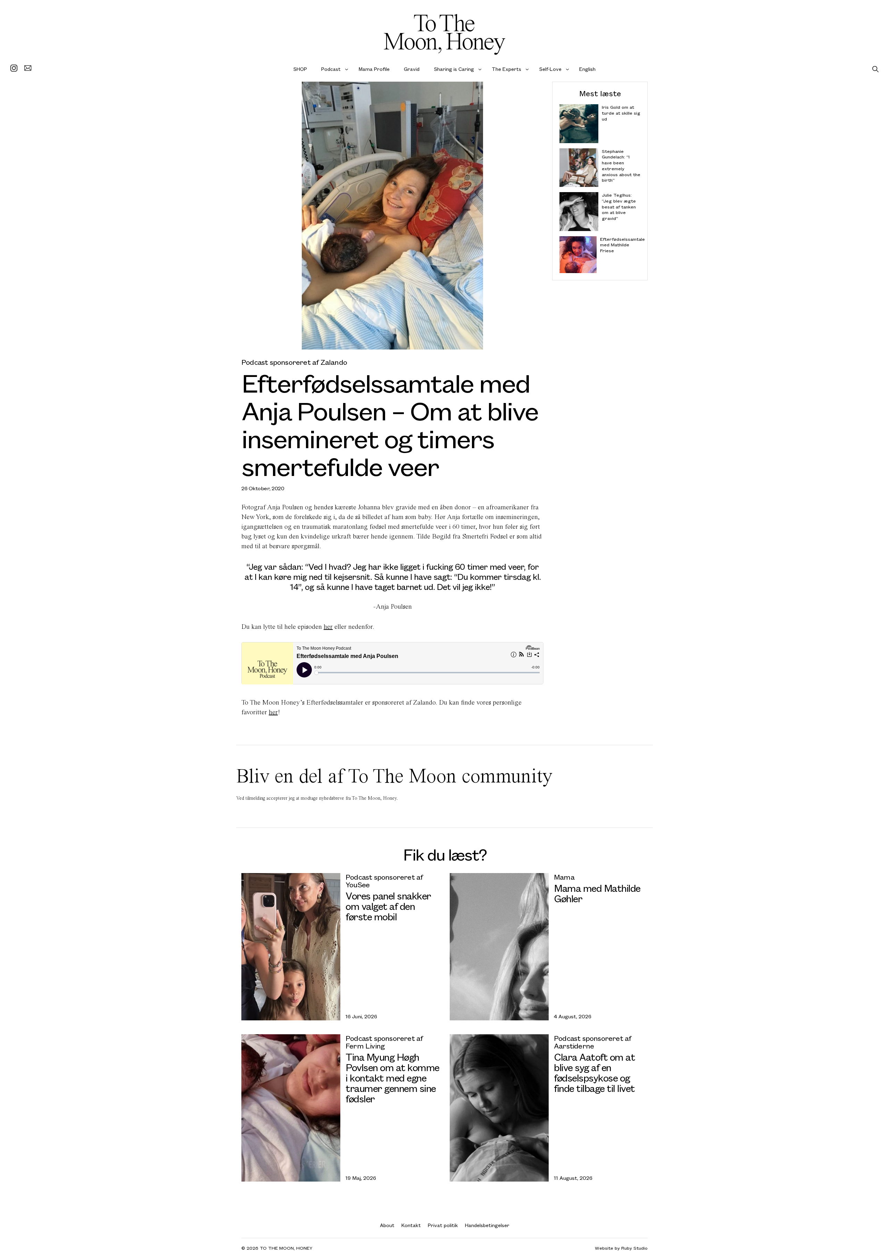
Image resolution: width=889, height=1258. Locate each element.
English (587, 69)
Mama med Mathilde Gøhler (597, 893)
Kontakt (411, 1225)
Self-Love (550, 69)
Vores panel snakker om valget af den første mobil (388, 906)
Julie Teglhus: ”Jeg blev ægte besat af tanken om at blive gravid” (619, 206)
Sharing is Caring (454, 69)
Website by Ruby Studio (621, 1248)
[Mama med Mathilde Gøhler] (499, 946)
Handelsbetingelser (487, 1225)
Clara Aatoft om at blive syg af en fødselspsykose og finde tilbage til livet (594, 1072)
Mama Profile (374, 69)
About (387, 1225)
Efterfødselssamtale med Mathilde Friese (620, 245)
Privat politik (443, 1225)
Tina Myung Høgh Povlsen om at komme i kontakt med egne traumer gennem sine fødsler (392, 1077)
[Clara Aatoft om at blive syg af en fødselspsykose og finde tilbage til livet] (499, 1108)
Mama (564, 877)
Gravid (411, 69)
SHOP (300, 69)
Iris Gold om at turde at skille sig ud (621, 113)
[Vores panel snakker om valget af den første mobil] (290, 946)
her (328, 627)
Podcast (331, 69)
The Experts (506, 69)
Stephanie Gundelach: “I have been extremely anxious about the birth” (621, 165)
